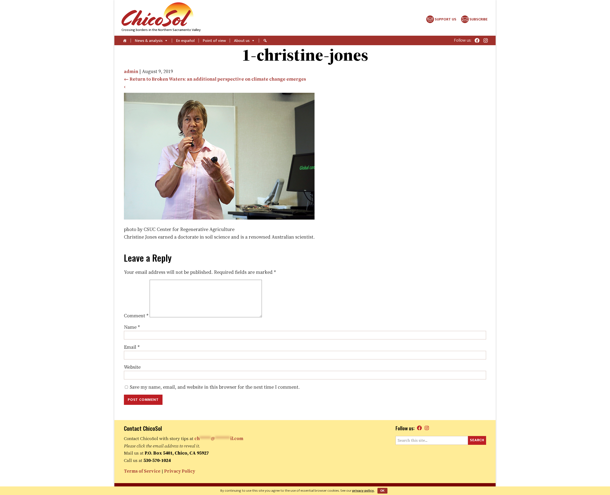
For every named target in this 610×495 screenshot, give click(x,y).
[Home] (125, 40)
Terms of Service (142, 471)
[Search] (265, 40)
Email (132, 347)
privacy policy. (363, 491)
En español (185, 40)
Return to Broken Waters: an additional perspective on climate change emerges (215, 79)
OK (382, 490)
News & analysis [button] (149, 40)
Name (132, 327)
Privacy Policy (179, 471)
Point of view (214, 40)
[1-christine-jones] (219, 218)
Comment (136, 315)
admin (131, 71)
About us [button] (241, 40)
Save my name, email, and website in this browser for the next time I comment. (215, 387)
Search (477, 440)
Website (132, 367)
